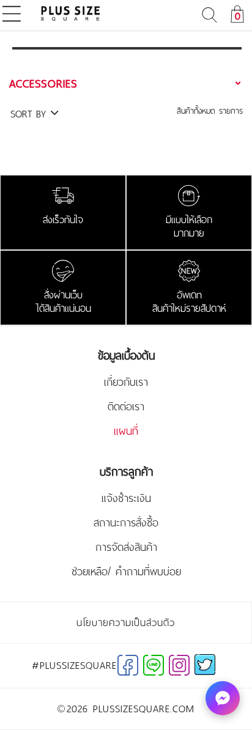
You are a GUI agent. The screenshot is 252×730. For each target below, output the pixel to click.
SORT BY (30, 113)
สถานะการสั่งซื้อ (126, 523)
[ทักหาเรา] (223, 698)
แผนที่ (126, 431)
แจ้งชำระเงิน (126, 498)
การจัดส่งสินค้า (126, 547)
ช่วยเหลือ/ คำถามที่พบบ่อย (126, 571)
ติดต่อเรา (126, 406)
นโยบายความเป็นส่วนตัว (125, 622)
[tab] (126, 83)
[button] (126, 83)
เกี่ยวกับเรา (126, 382)
